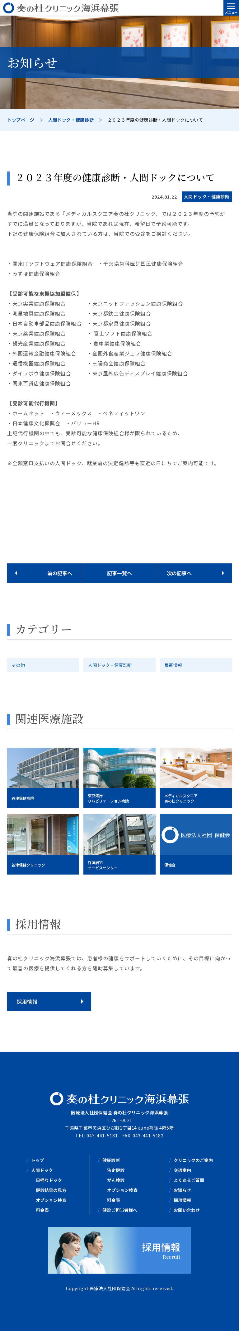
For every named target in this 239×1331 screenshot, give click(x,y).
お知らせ (182, 1190)
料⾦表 (42, 1210)
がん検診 (115, 1180)
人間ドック (42, 1170)
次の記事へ (179, 573)
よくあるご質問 (189, 1180)
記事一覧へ (119, 573)
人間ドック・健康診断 (110, 665)
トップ (37, 1160)
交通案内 (182, 1170)
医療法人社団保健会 (110, 1288)
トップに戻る (225, 1319)
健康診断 (111, 1160)
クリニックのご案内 (193, 1160)
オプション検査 (51, 1200)
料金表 (113, 1200)
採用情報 (182, 1200)
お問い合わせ (187, 1210)
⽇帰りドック (49, 1180)
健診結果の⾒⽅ (51, 1190)
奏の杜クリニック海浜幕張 (119, 8)
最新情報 (173, 665)
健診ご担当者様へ (119, 1210)
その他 (18, 665)
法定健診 (115, 1170)
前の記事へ (59, 573)
